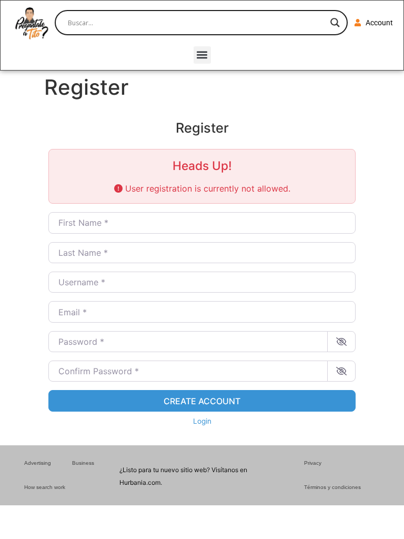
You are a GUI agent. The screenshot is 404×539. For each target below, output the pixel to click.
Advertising (37, 463)
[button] (202, 55)
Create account (202, 401)
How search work (44, 487)
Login (202, 421)
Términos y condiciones (332, 487)
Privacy (312, 463)
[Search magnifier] (335, 22)
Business (83, 463)
